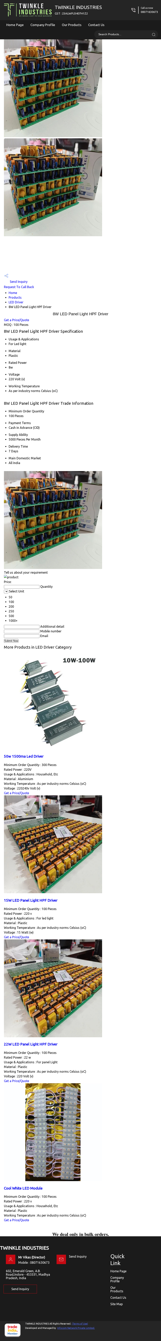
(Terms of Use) (80, 1323)
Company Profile (42, 25)
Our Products (71, 25)
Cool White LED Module (23, 1188)
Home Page (15, 25)
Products (15, 297)
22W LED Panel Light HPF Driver (31, 1044)
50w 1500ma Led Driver (24, 756)
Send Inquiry (18, 281)
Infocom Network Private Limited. (76, 1328)
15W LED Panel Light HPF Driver (31, 900)
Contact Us (96, 25)
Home (13, 293)
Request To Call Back (19, 287)
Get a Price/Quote (16, 320)
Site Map (116, 1304)
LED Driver (16, 302)
